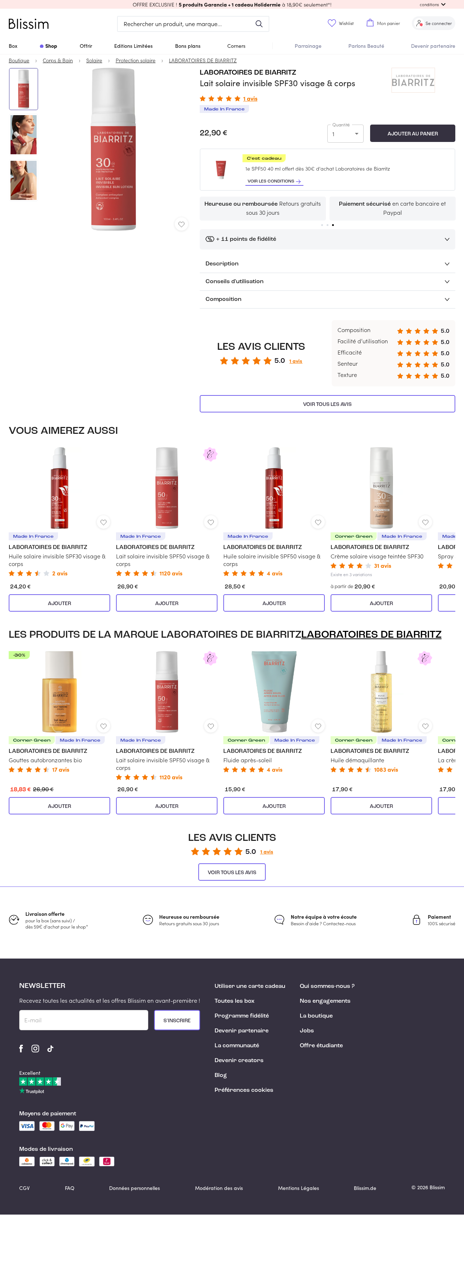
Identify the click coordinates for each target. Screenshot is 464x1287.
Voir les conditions (271, 181)
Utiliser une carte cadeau (250, 986)
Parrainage (308, 45)
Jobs (307, 1031)
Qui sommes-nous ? (327, 986)
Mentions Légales (298, 1188)
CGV (24, 1188)
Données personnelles (134, 1188)
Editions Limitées (133, 45)
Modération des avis (219, 1188)
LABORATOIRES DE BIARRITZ (248, 72)
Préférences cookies (244, 1090)
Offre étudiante (321, 1046)
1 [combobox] (333, 134)
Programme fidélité (242, 1016)
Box (13, 45)
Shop (51, 45)
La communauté (237, 1046)
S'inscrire (177, 1020)
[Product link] (59, 511)
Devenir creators (239, 1061)
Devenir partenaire (433, 45)
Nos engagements (325, 1001)
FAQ (69, 1188)
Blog (221, 1075)
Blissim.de (365, 1188)
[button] (232, 4)
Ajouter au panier (413, 134)
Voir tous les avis (327, 404)
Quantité (341, 124)
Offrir (86, 45)
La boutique (316, 1016)
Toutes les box (234, 1001)
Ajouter (59, 603)
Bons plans (187, 45)
